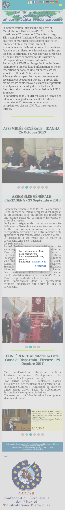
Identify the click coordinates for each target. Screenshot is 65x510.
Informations (39, 261)
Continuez (40, 266)
